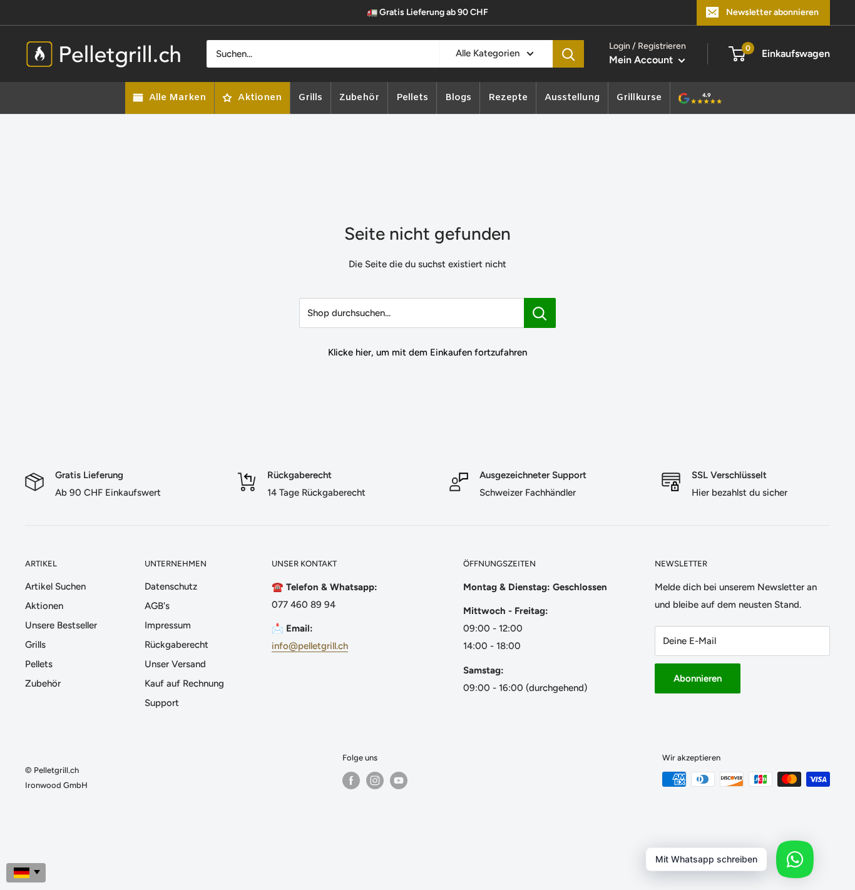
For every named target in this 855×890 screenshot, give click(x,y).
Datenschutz (171, 586)
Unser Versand (175, 664)
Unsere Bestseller (61, 625)
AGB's (157, 605)
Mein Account (642, 60)
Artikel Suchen (55, 586)
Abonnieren (697, 678)
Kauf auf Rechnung (184, 683)
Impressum (168, 625)
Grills (35, 644)
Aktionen (44, 605)
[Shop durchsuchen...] (540, 313)
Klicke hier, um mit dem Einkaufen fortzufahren (427, 352)
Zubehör (43, 683)
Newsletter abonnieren (772, 12)
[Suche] (568, 54)
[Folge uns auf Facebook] (351, 780)
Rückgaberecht (176, 644)
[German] (26, 872)
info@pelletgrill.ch (310, 646)
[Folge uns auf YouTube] (398, 780)
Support (162, 702)
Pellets (39, 664)
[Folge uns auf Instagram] (375, 780)
